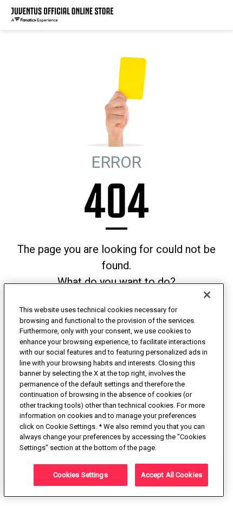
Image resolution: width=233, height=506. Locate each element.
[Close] (207, 295)
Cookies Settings (80, 475)
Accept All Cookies (171, 475)
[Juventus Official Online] (62, 15)
